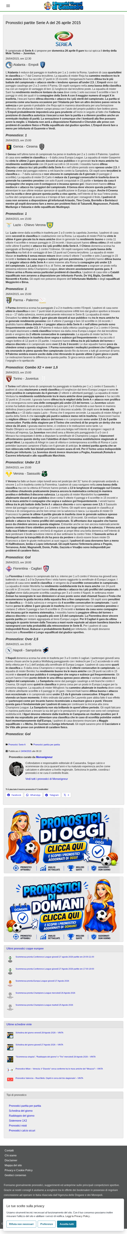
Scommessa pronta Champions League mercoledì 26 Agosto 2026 (45, 993)
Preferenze (46, 1224)
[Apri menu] (8, 6)
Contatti (9, 1150)
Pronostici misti (18, 1125)
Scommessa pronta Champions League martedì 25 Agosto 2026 (44, 1005)
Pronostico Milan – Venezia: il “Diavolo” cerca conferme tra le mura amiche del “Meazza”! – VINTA (59, 1069)
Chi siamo (11, 1155)
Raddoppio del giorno (21, 1115)
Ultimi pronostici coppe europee (25, 948)
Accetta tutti (67, 1224)
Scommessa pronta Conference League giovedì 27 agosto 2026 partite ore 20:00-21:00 (55, 957)
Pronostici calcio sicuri (22, 1130)
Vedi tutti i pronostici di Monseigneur (46, 778)
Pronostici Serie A (17, 744)
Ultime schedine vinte (19, 1024)
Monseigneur (44, 757)
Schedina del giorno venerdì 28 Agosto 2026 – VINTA (39, 1033)
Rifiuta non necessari (21, 1224)
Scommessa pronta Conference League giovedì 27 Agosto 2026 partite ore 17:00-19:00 (55, 969)
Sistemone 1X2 (18, 1120)
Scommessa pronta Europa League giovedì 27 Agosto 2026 (42, 981)
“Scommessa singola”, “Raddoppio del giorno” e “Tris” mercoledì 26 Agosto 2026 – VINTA (56, 1057)
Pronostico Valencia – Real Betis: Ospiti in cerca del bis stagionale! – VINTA (49, 1078)
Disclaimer (11, 1160)
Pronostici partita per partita (46, 744)
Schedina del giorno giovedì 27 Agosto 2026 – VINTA (39, 1045)
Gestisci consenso (15, 1175)
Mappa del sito (13, 1165)
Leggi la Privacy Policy (77, 1216)
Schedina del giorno (21, 1110)
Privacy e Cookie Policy (19, 1170)
